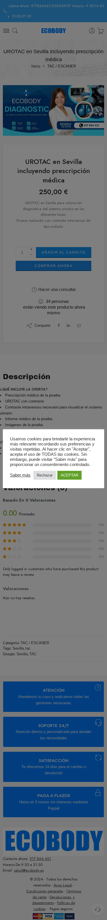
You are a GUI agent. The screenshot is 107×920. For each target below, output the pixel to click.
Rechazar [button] (45, 475)
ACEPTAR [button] (69, 475)
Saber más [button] (20, 475)
